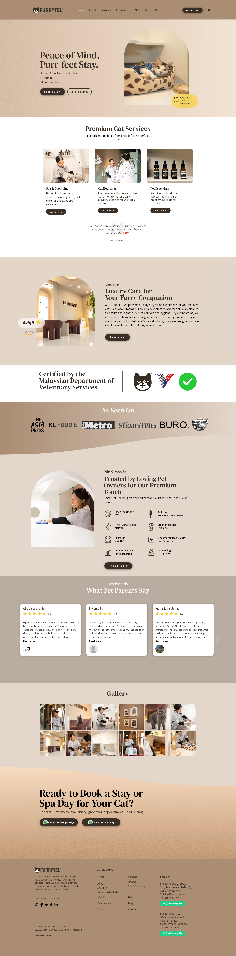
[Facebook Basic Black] (42, 905)
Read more (29, 641)
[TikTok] (51, 905)
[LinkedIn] (56, 905)
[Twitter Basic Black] (46, 905)
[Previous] (18, 639)
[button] (92, 10)
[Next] (217, 639)
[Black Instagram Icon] (37, 905)
